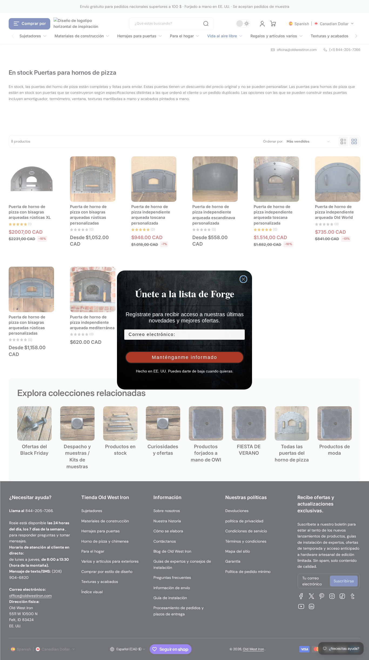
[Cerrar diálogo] (243, 279)
